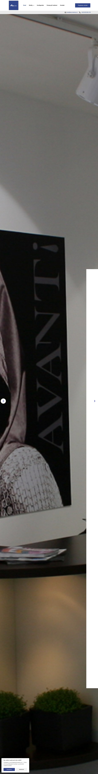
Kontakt (62, 5)
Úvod (24, 5)
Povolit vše (9, 769)
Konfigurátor (40, 5)
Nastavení (21, 769)
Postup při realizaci (52, 5)
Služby (31, 5)
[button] (3, 401)
